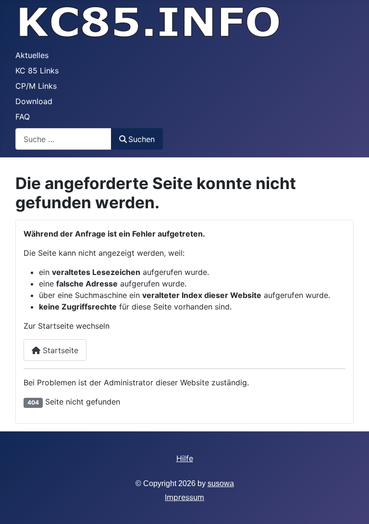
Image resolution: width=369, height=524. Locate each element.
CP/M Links (36, 86)
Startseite (59, 350)
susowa (221, 483)
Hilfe (184, 458)
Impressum (184, 497)
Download (33, 101)
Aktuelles (32, 55)
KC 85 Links (37, 70)
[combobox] (63, 139)
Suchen (141, 139)
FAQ (22, 116)
